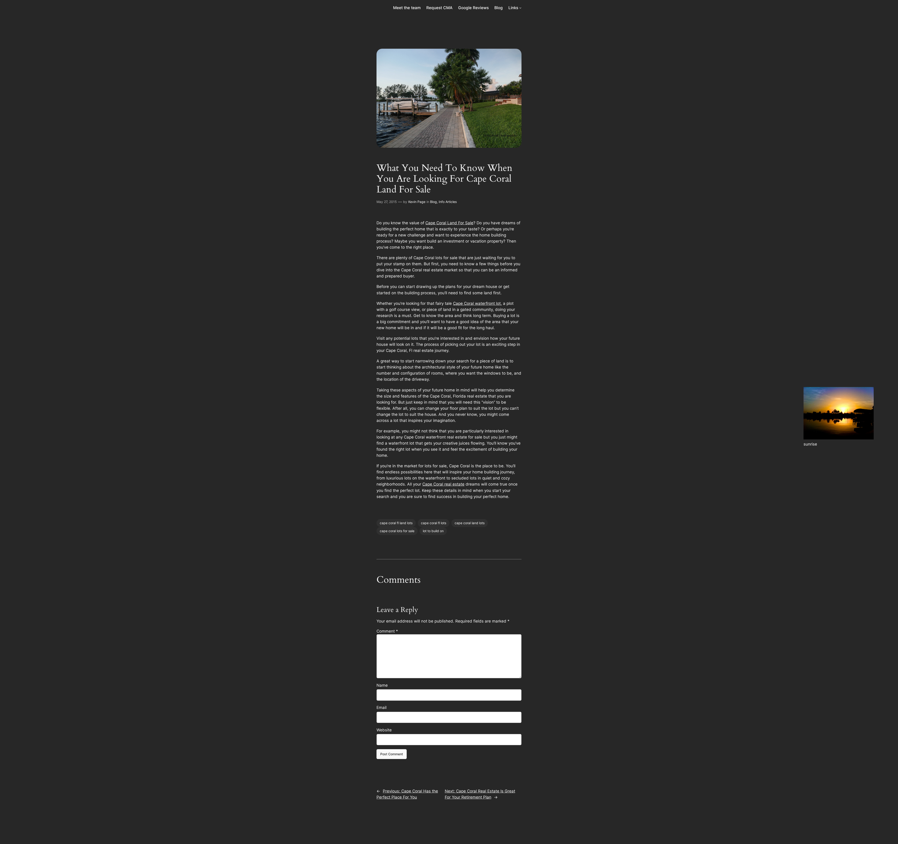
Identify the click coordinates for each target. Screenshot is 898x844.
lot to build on (433, 531)
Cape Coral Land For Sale (449, 223)
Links (513, 7)
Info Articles (448, 202)
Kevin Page (416, 202)
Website (384, 730)
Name (382, 685)
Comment (387, 631)
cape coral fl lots (433, 523)
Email (382, 707)
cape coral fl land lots (396, 523)
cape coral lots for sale (397, 531)
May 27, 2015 (387, 202)
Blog (433, 202)
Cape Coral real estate (443, 484)
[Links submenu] (520, 8)
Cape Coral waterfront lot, (477, 303)
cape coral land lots (470, 523)
